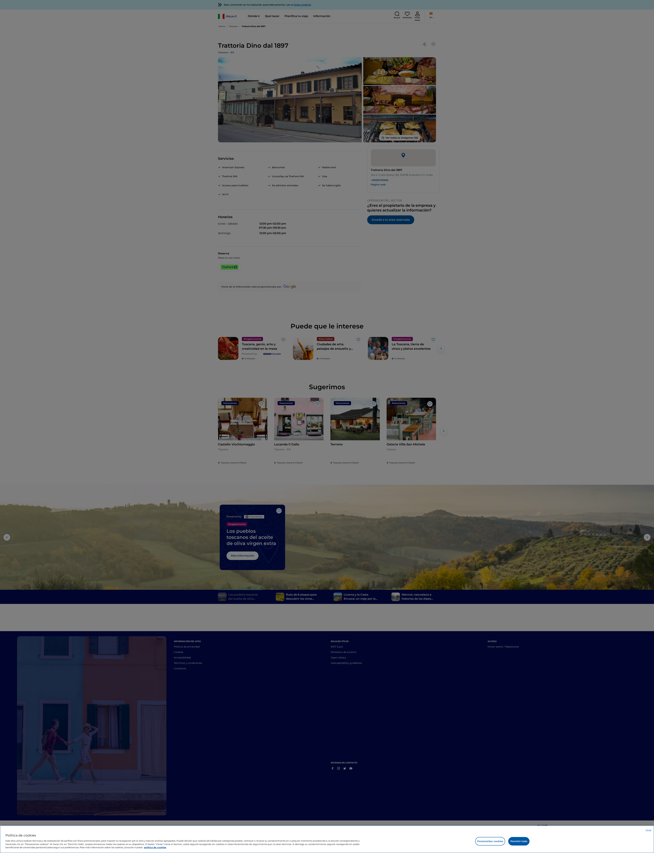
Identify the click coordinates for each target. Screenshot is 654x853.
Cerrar (648, 830)
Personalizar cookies (490, 841)
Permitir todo (518, 841)
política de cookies (155, 847)
